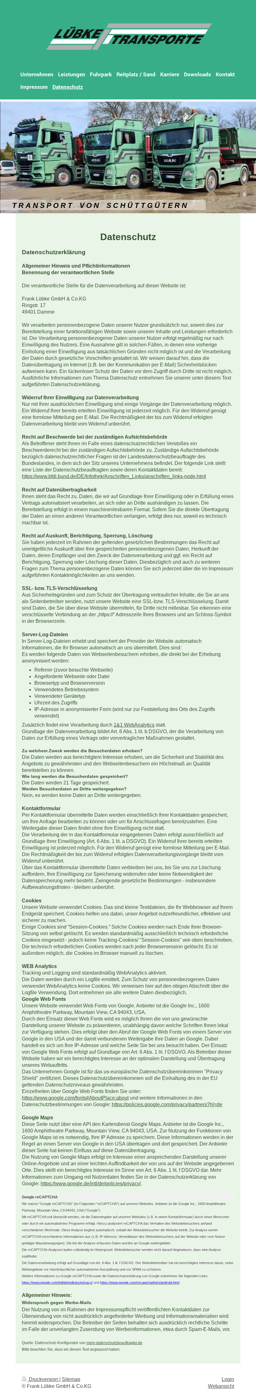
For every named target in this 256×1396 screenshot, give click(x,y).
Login (228, 1379)
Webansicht (221, 1386)
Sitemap (71, 1379)
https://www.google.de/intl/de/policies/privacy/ (91, 1183)
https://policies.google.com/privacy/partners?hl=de (167, 1104)
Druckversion (43, 1379)
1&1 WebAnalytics (134, 725)
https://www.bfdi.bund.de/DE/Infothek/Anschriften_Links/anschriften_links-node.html (114, 476)
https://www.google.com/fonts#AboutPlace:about (75, 1098)
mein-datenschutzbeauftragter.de (114, 1343)
